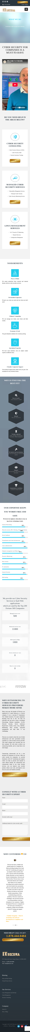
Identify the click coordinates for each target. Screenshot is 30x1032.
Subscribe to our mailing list (14, 898)
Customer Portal (23, 2)
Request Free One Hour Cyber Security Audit (15, 21)
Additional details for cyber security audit (12, 823)
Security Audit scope (7, 817)
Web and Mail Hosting (7, 937)
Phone (4, 810)
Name (4, 797)
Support (26, 4)
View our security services (14, 774)
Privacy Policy (12, 984)
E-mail (23, 4)
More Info (15, 161)
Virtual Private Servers (7, 939)
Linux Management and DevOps (9, 951)
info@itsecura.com (9, 922)
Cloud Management (6, 954)
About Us (4, 968)
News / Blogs (5, 970)
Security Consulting (6, 956)
